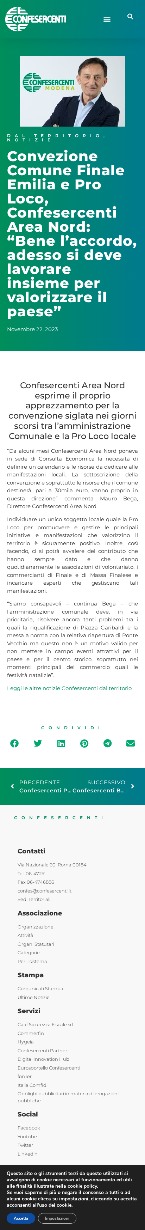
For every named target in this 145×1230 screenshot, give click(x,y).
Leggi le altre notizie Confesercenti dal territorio (69, 688)
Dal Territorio (55, 135)
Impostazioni (57, 1218)
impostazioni (73, 1199)
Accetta (21, 1218)
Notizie (31, 139)
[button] (107, 19)
